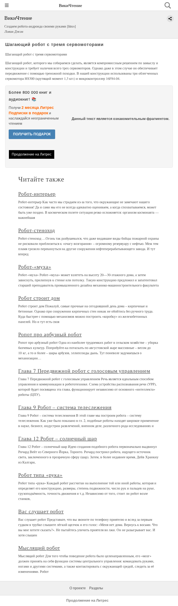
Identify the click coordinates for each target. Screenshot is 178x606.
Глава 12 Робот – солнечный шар (57, 438)
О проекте (77, 588)
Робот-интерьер (37, 193)
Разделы (96, 588)
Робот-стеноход (36, 230)
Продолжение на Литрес (31, 154)
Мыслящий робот (39, 547)
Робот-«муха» (34, 266)
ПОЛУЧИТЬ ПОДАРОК (32, 134)
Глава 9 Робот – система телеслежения (65, 407)
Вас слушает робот (41, 511)
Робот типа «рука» (40, 474)
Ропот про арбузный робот (50, 334)
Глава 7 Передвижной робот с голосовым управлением (84, 370)
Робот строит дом (39, 297)
